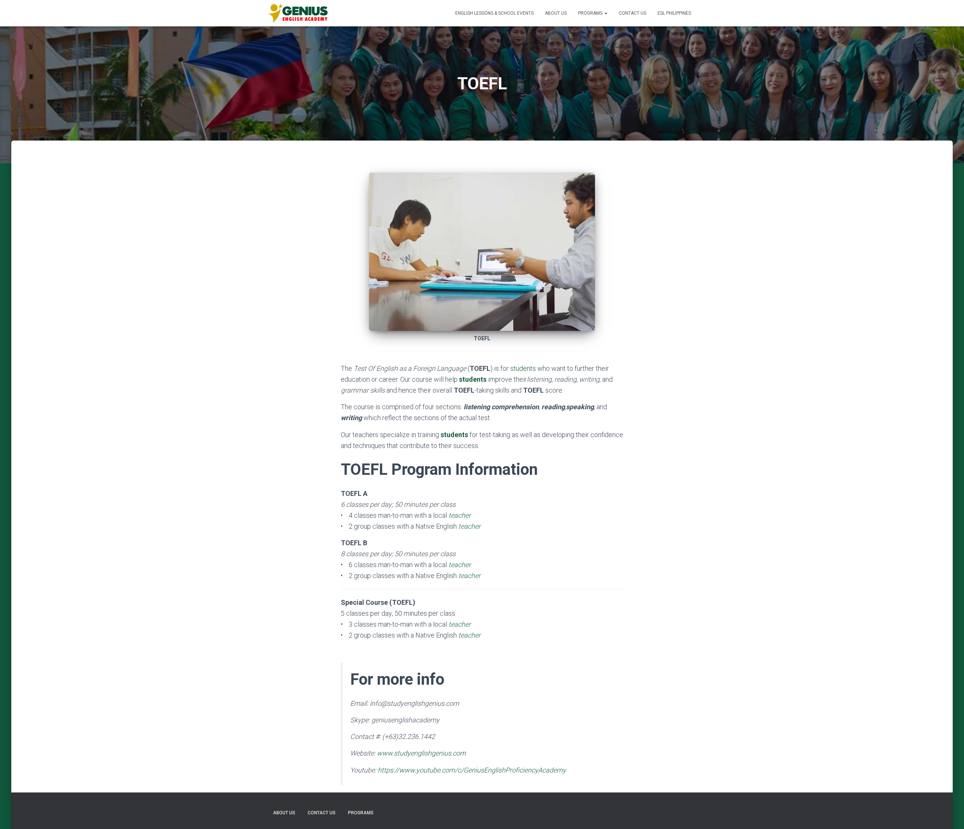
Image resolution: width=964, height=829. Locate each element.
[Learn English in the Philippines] (297, 13)
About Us (556, 13)
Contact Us (632, 13)
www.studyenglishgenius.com (421, 753)
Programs (591, 13)
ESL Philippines (674, 13)
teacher (469, 576)
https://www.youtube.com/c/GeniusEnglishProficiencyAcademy (472, 770)
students (523, 368)
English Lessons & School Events (494, 13)
